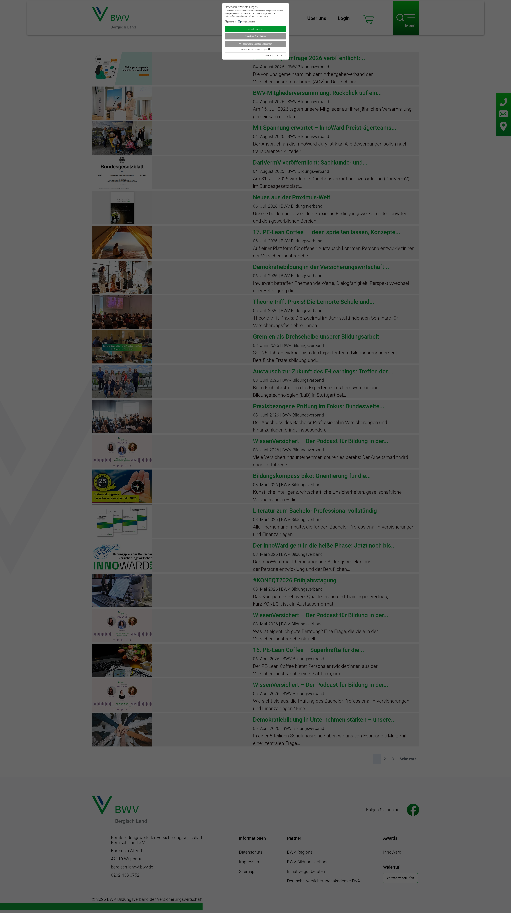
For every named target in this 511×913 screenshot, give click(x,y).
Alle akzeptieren (255, 29)
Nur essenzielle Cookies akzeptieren (255, 44)
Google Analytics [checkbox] (248, 22)
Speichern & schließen (255, 36)
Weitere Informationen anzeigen (254, 50)
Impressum (281, 55)
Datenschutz (270, 55)
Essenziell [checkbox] (232, 22)
